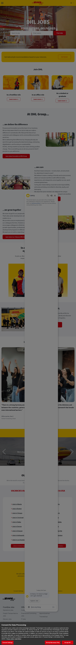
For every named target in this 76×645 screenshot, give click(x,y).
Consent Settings (8, 642)
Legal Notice (18, 639)
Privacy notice (10, 639)
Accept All (67, 642)
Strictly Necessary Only (53, 642)
